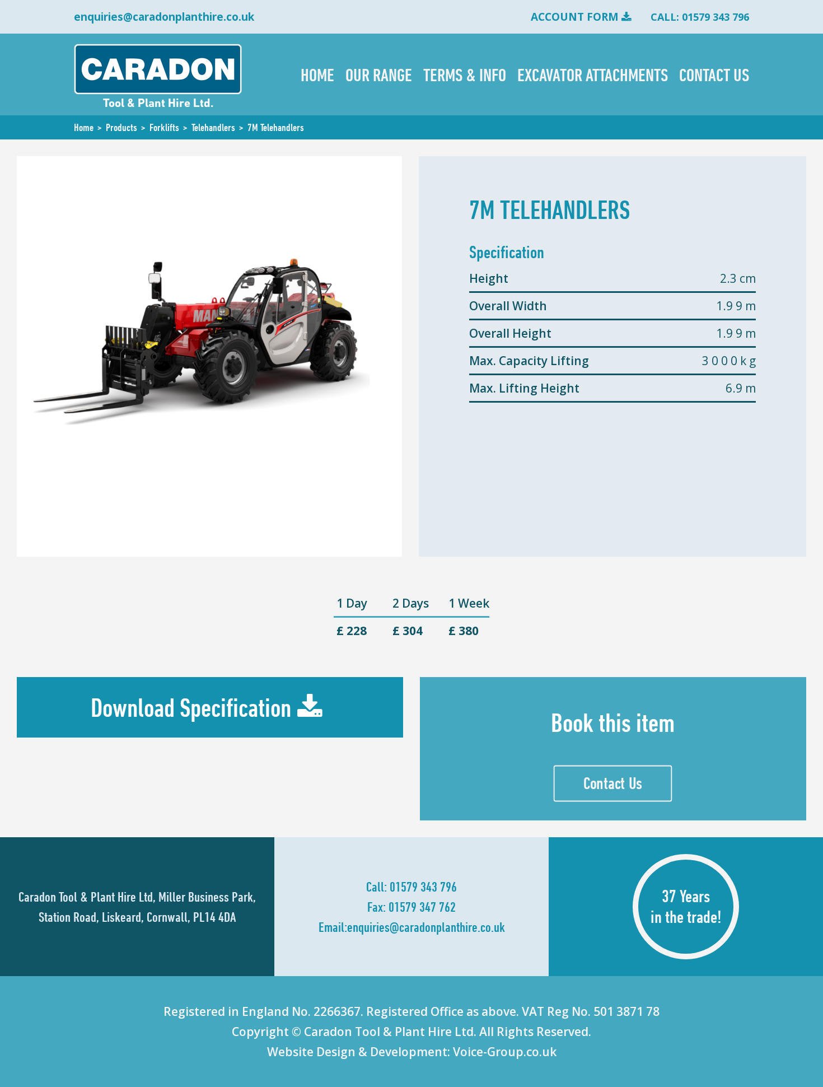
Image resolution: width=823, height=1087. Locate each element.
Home (317, 74)
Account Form (575, 17)
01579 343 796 (423, 886)
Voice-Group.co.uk (505, 1052)
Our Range (378, 74)
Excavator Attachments (592, 74)
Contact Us (714, 74)
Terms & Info (464, 74)
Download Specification (191, 707)
